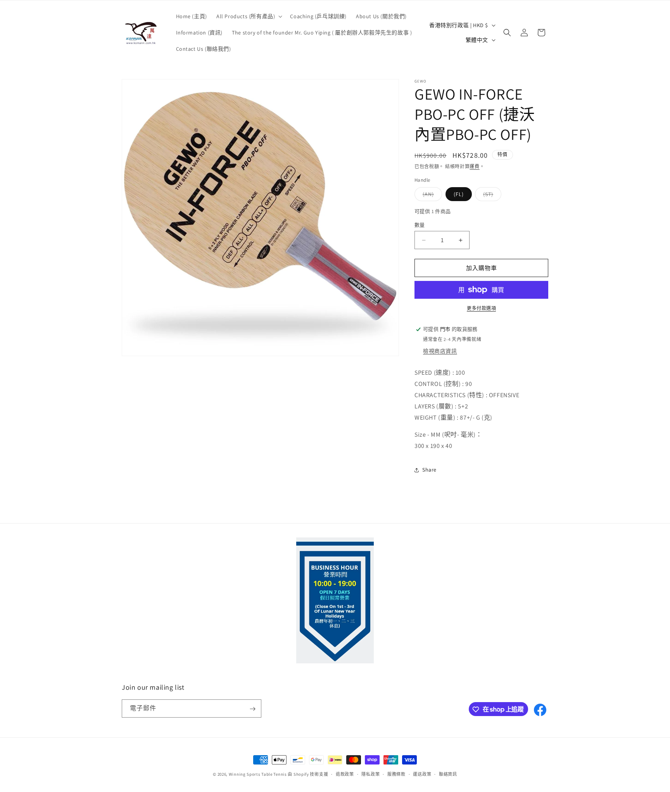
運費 (474, 166)
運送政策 (422, 774)
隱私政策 (370, 774)
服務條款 (396, 774)
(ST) (491, 195)
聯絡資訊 (448, 774)
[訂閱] (252, 709)
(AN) (431, 195)
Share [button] (429, 469)
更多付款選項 (481, 308)
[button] (248, 16)
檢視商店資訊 (440, 351)
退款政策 (345, 774)
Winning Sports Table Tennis (258, 774)
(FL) (459, 194)
